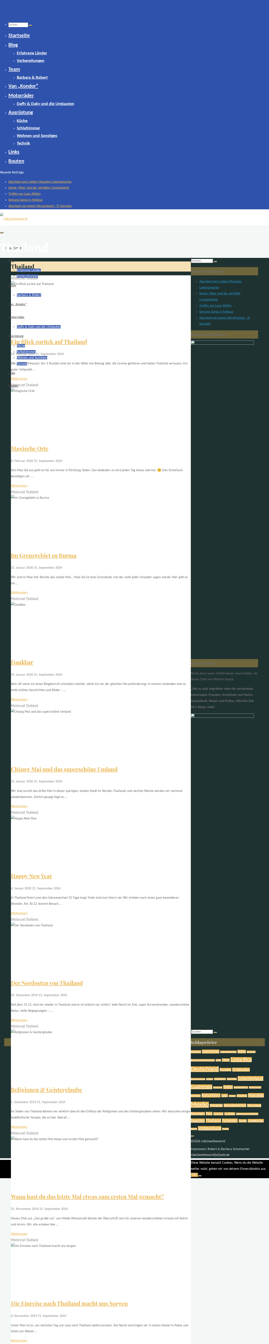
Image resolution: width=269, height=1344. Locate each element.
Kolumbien (211, 1095)
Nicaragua (254, 1105)
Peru (209, 1113)
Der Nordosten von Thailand (47, 983)
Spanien (198, 1120)
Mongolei (216, 1105)
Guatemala (201, 1086)
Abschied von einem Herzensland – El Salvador (40, 206)
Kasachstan (255, 1087)
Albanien (196, 1051)
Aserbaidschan (228, 1052)
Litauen (232, 1096)
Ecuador (225, 1069)
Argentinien (210, 1052)
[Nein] (200, 1175)
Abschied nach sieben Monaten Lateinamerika (39, 182)
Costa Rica (241, 1059)
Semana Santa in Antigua (25, 200)
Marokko (256, 1095)
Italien (228, 1087)
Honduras (217, 1087)
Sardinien (229, 1113)
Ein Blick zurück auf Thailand (49, 341)
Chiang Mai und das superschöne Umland (64, 769)
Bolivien (251, 1052)
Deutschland (205, 1069)
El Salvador (241, 1070)
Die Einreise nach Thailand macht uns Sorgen (69, 1303)
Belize (241, 1051)
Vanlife (194, 1129)
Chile (218, 1060)
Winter (225, 1129)
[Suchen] (30, 25)
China (226, 1060)
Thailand (32, 385)
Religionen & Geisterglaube (46, 1089)
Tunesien (230, 1120)
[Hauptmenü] (1, 232)
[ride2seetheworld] (13, 219)
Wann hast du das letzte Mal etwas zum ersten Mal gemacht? (87, 1196)
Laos (224, 1095)
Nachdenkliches (235, 1105)
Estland (209, 1079)
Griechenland (250, 1078)
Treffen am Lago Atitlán (24, 194)
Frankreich (220, 1079)
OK (194, 1174)
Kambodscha (241, 1087)
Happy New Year (31, 876)
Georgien (232, 1079)
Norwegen (198, 1113)
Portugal (218, 1113)
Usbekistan (256, 1120)
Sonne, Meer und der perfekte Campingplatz (38, 188)
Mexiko (200, 1105)
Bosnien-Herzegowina (203, 1060)
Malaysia (242, 1095)
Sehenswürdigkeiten (247, 1114)
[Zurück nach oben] (192, 1136)
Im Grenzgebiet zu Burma (43, 555)
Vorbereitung (209, 1128)
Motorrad (18, 492)
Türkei (243, 1120)
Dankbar (22, 662)
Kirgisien (196, 1095)
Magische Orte (29, 448)
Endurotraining (198, 1079)
